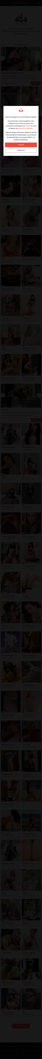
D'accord (21, 145)
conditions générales (25, 128)
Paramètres (21, 150)
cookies (28, 126)
